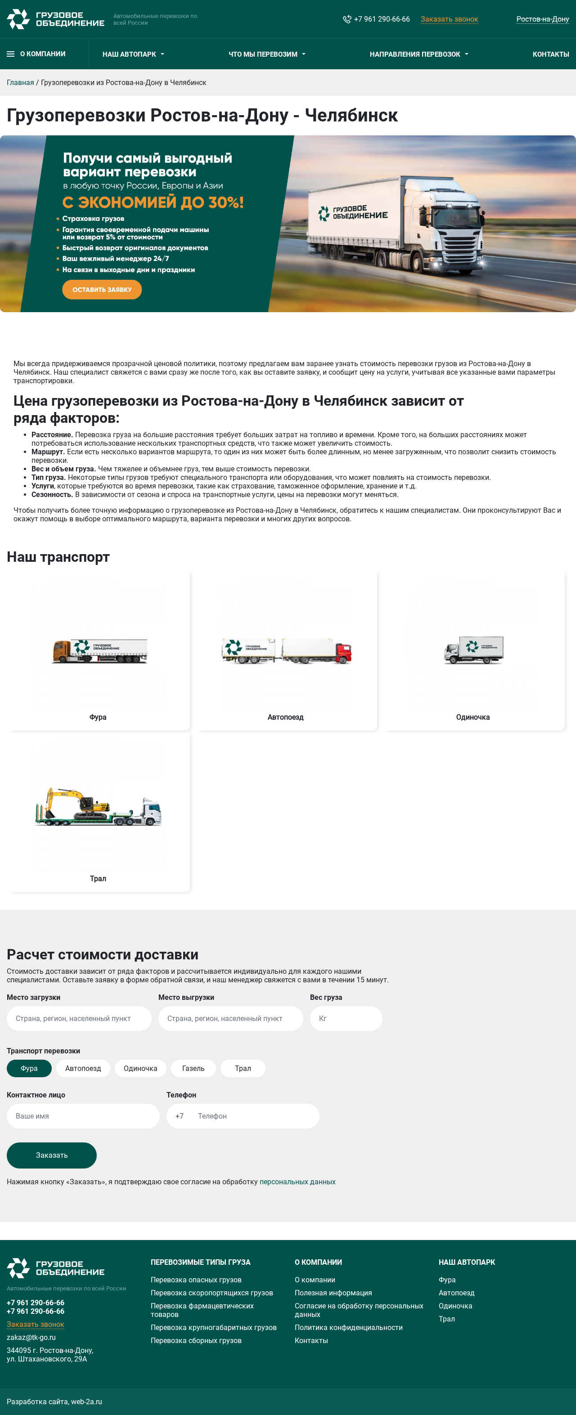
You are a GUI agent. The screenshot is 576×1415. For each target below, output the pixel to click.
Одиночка (455, 1306)
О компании (315, 1280)
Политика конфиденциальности (349, 1327)
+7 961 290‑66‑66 (35, 1303)
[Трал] (98, 806)
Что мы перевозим (263, 54)
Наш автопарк (129, 54)
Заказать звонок (449, 19)
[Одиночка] (473, 644)
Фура (447, 1280)
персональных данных (298, 1182)
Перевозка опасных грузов (196, 1280)
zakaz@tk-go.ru (31, 1337)
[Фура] (98, 644)
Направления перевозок (415, 54)
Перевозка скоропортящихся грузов (212, 1293)
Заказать (52, 1155)
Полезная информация (333, 1293)
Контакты (551, 54)
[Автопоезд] (285, 644)
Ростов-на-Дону (543, 19)
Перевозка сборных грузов (196, 1340)
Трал (447, 1319)
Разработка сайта (37, 1401)
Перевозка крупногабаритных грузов (214, 1327)
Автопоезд (457, 1293)
